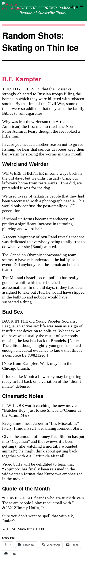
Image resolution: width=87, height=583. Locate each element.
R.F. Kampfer (21, 78)
